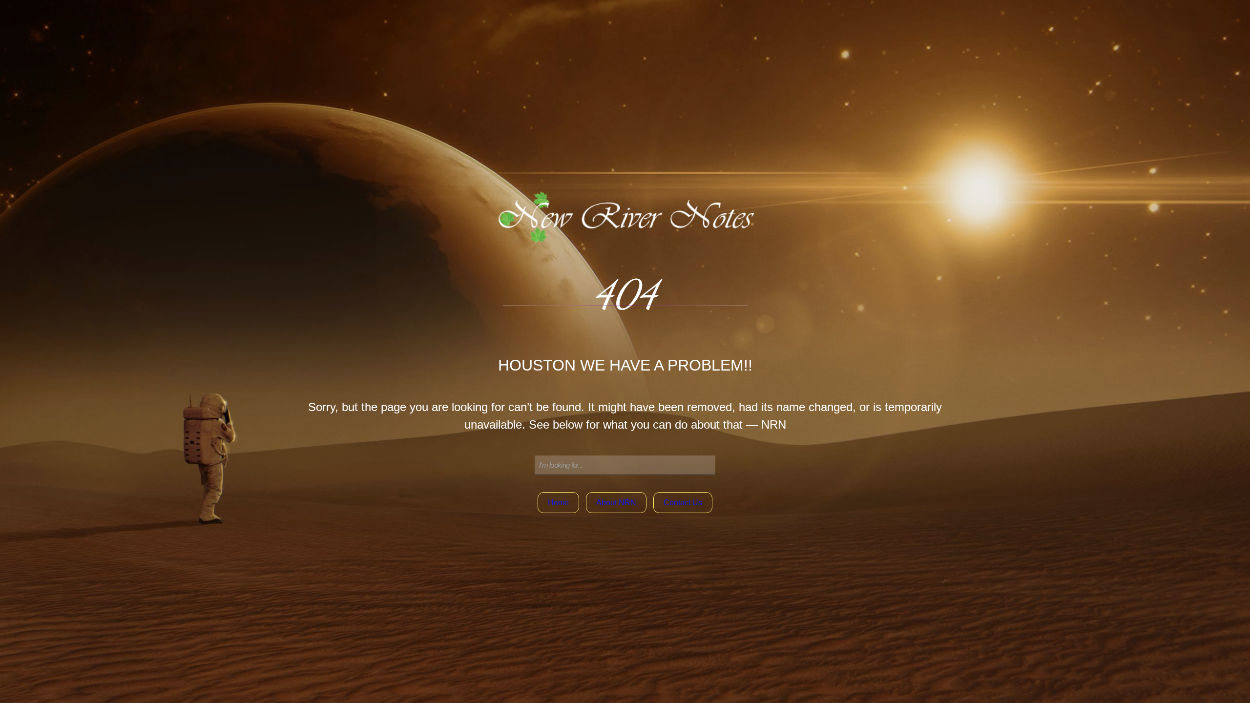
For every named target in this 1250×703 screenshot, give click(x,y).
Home (558, 502)
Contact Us (683, 502)
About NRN (616, 502)
